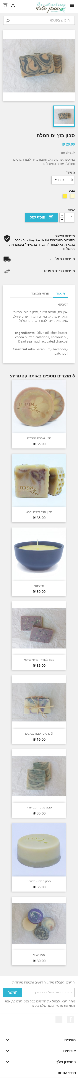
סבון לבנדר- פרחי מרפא (39, 660)
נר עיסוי (39, 586)
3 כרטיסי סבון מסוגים (39, 733)
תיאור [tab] (60, 293)
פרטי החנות (67, 1072)
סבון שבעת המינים (39, 438)
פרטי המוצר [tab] (40, 293)
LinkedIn (58, 1019)
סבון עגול (39, 955)
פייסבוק (70, 1019)
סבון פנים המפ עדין (39, 807)
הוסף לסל (42, 217)
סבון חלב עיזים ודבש (39, 512)
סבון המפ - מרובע (39, 881)
